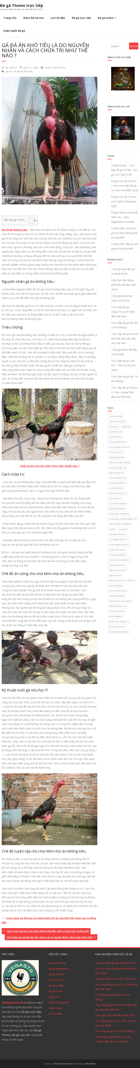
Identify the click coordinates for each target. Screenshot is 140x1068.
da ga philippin (117, 483)
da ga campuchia (119, 447)
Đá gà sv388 (115, 616)
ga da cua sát (117, 555)
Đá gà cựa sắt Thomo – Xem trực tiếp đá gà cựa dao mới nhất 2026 (124, 185)
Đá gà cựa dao (117, 606)
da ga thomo (117, 493)
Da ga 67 (53, 996)
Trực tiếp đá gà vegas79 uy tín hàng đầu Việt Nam (123, 311)
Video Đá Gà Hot (33, 17)
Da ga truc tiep (57, 963)
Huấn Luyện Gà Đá (55, 67)
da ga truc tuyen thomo (122, 519)
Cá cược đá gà (117, 421)
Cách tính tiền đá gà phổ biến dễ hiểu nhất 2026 (123, 284)
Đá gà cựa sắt (116, 611)
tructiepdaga (116, 596)
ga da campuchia (119, 544)
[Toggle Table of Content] (30, 220)
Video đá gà (55, 1008)
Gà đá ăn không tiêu (14, 229)
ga (112, 529)
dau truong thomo (120, 524)
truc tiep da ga (118, 591)
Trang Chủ (9, 17)
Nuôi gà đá (115, 586)
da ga (113, 426)
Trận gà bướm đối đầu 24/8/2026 (124, 352)
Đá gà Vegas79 (117, 627)
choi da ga (115, 416)
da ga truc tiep (118, 503)
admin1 (13, 67)
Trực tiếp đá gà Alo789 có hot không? (124, 325)
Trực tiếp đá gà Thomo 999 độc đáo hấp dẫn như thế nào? (124, 338)
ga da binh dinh (118, 539)
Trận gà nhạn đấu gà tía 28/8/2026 (123, 271)
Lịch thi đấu (58, 17)
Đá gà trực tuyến (119, 621)
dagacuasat (116, 473)
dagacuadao (116, 457)
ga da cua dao (117, 550)
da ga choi (116, 452)
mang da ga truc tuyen (122, 580)
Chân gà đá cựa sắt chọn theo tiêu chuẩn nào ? (49, 466)
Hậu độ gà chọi (117, 570)
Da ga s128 (55, 991)
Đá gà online (106, 17)
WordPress (91, 1063)
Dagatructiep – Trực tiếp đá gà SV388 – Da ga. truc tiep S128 (124, 169)
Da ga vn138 (55, 979)
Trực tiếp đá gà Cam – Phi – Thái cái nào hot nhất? (124, 365)
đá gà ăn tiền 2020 (119, 632)
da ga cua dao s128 (119, 462)
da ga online (117, 478)
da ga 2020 (116, 432)
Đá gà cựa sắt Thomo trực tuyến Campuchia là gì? (123, 201)
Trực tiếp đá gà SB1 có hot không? (124, 379)
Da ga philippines (58, 968)
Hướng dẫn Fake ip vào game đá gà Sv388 (124, 246)
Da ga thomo (56, 974)
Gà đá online (117, 565)
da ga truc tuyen (119, 514)
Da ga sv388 (55, 985)
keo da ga (115, 575)
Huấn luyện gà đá (58, 1002)
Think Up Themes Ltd (63, 1063)
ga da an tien (117, 534)
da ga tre (115, 498)
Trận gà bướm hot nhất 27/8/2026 (121, 298)
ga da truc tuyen (119, 560)
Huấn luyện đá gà (14, 30)
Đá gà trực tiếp (81, 17)
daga (126, 426)
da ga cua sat (118, 468)
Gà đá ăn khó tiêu (23, 71)
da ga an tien (117, 442)
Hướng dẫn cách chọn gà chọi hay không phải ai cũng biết (124, 232)
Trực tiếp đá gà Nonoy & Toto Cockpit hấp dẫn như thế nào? (124, 392)
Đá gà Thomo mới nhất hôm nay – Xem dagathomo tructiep (124, 217)
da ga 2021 (115, 437)
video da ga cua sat (119, 601)
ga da (9, 71)
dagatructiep (116, 509)
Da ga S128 (116, 488)
